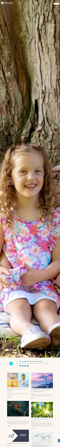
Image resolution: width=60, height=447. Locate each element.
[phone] (27, 366)
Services (35, 3)
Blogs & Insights (41, 3)
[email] (20, 366)
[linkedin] (25, 366)
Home (27, 3)
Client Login (56, 3)
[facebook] (22, 366)
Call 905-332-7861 (55, 1)
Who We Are (31, 3)
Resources (47, 3)
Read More (9, 397)
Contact (51, 3)
